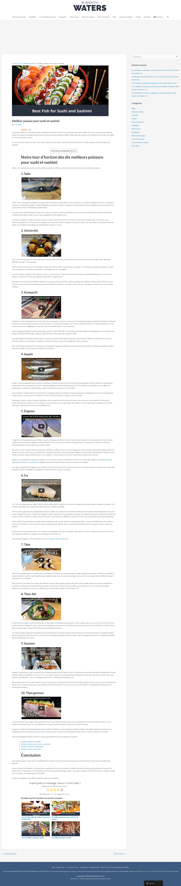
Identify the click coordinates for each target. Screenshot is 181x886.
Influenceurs (74, 17)
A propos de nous (72, 867)
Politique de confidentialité (89, 867)
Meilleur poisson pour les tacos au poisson (36, 744)
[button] (168, 17)
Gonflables (32, 17)
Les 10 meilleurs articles (47, 17)
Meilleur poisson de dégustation (32, 746)
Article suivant (120, 854)
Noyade (138, 17)
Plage (114, 17)
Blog (53, 867)
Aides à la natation (88, 17)
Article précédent (9, 854)
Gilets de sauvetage (19, 17)
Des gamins (63, 17)
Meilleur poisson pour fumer (31, 749)
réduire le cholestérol (29, 462)
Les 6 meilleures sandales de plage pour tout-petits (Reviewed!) (154, 83)
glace (39, 732)
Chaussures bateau (126, 17)
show (74, 151)
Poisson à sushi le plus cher (58, 539)
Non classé (135, 146)
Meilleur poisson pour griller (31, 742)
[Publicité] (90, 34)
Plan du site (61, 867)
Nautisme (147, 17)
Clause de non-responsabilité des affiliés (115, 867)
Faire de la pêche (104, 17)
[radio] (48, 790)
